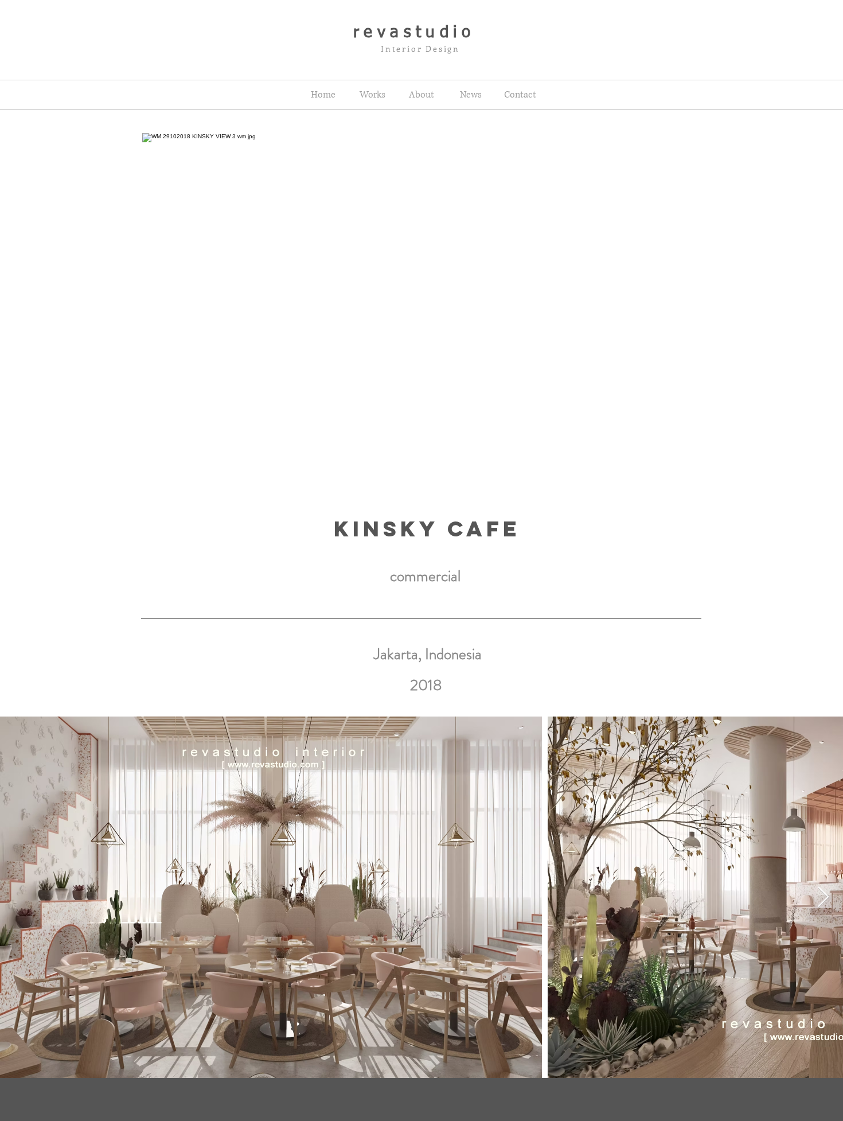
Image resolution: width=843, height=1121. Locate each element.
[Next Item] (823, 897)
